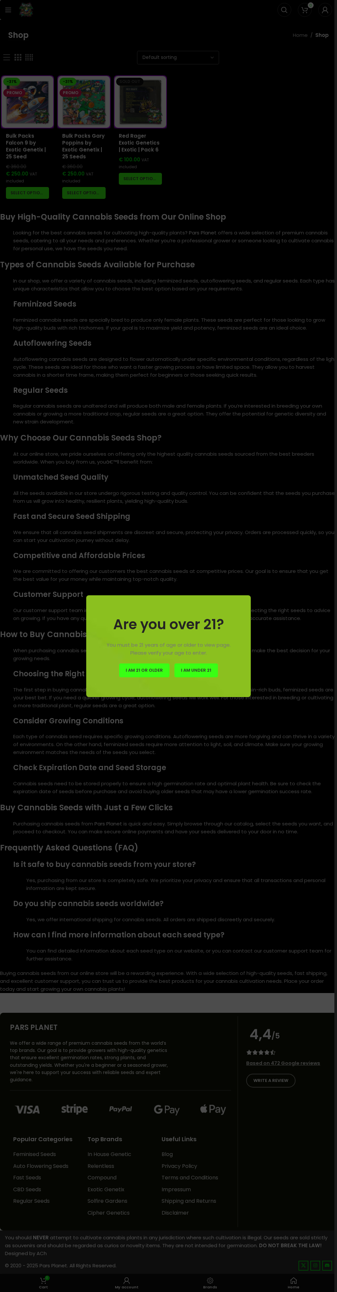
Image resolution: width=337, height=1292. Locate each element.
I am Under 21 (196, 670)
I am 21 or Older (144, 670)
